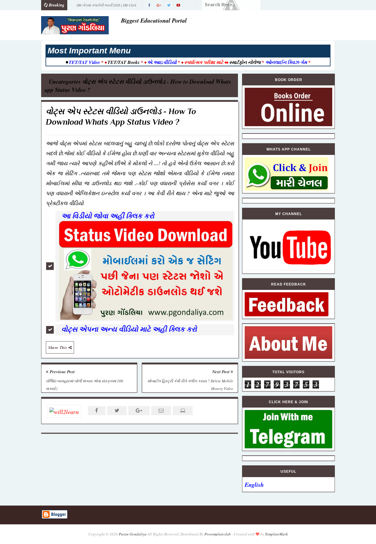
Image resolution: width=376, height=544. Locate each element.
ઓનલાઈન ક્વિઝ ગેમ (286, 62)
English (254, 484)
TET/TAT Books (123, 62)
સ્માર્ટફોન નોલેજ (245, 62)
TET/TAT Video (84, 62)
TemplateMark (276, 534)
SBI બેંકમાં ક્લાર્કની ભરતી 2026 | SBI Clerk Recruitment (106, 6)
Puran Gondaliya (133, 534)
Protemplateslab (217, 534)
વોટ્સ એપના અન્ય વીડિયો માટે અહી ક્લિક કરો (130, 329)
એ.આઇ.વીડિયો (162, 62)
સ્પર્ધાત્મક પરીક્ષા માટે (203, 62)
